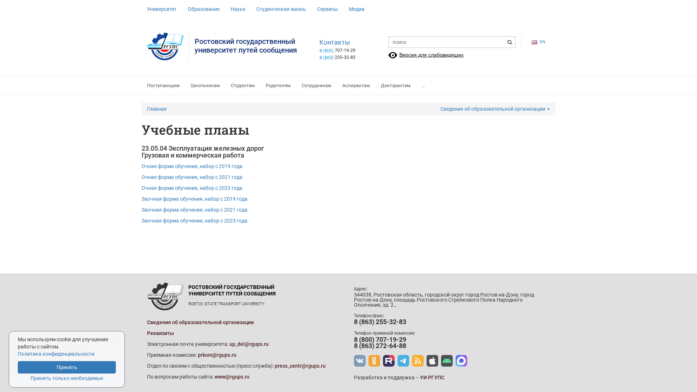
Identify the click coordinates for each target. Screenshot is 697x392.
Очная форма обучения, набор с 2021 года (192, 177)
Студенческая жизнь (281, 9)
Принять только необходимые (66, 378)
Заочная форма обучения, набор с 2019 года (195, 199)
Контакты (334, 42)
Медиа (356, 9)
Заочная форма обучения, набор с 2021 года (195, 210)
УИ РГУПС (432, 377)
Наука (238, 9)
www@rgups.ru (232, 377)
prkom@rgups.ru (217, 355)
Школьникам (205, 85)
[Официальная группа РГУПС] (360, 361)
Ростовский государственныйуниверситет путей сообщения (246, 45)
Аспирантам (356, 85)
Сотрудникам (316, 85)
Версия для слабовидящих (431, 55)
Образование (204, 9)
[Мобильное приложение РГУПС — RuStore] (447, 361)
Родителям (278, 85)
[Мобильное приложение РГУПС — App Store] (432, 361)
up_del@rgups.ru (249, 344)
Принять (67, 367)
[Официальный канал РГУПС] (389, 361)
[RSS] (418, 361)
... (423, 85)
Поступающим (163, 85)
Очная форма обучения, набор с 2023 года (192, 188)
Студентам (243, 85)
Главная (157, 109)
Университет (162, 9)
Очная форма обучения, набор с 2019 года (192, 166)
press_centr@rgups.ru (300, 366)
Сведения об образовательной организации (493, 109)
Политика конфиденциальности (56, 354)
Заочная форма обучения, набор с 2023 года (195, 221)
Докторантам (396, 85)
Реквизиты (160, 333)
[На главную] (168, 46)
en (542, 42)
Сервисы (327, 9)
